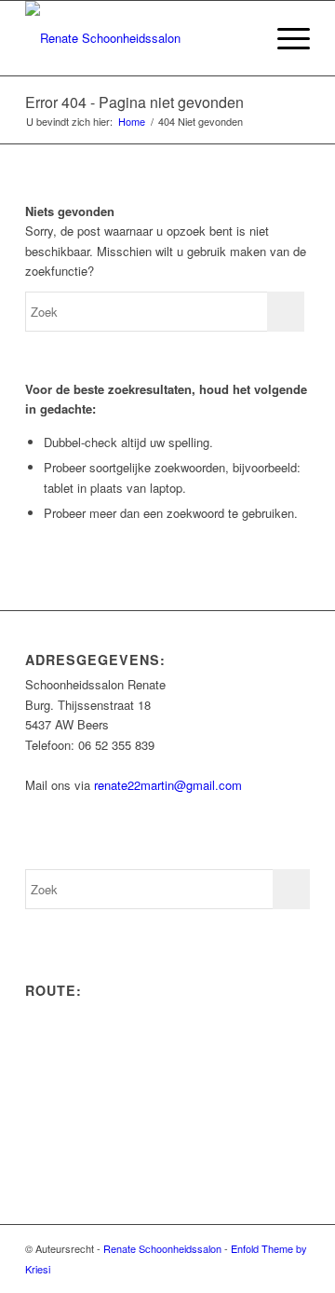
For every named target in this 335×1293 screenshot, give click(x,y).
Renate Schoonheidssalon (162, 1248)
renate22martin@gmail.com (168, 785)
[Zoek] (240, 38)
